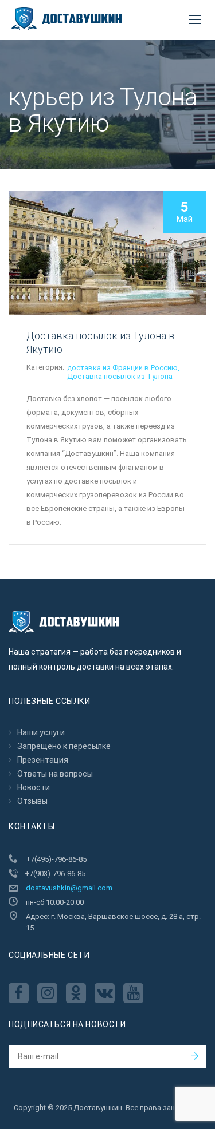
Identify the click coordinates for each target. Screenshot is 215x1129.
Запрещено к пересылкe (64, 746)
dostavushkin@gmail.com (69, 888)
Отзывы (32, 801)
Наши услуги (41, 732)
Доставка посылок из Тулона (120, 376)
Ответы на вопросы (55, 773)
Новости (33, 787)
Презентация (42, 759)
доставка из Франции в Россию (122, 367)
